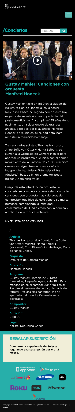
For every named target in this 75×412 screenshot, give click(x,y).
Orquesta (16, 256)
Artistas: (15, 236)
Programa (16, 274)
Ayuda (5, 407)
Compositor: (18, 304)
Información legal (60, 405)
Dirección (16, 265)
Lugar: (13, 322)
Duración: (16, 313)
